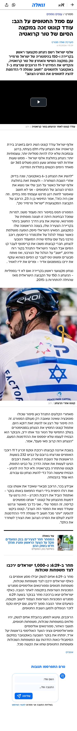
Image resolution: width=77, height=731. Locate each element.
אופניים (69, 652)
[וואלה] (38, 5)
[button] (61, 4)
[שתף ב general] (7, 5)
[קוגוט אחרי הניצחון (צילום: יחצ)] (38, 347)
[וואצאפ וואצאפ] (13, 5)
